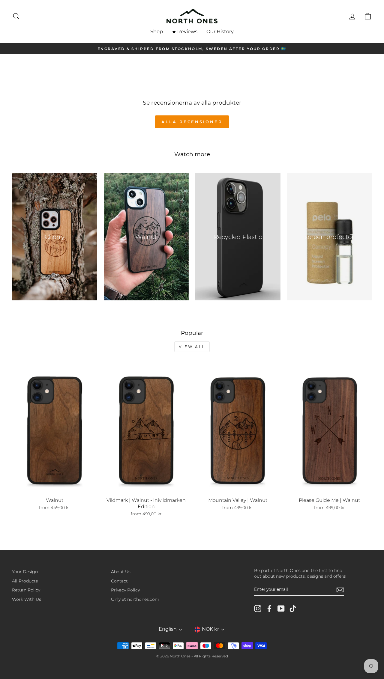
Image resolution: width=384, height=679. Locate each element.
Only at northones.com (135, 599)
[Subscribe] (340, 590)
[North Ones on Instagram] (257, 608)
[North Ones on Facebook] (269, 608)
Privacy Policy (125, 590)
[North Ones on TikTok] (292, 608)
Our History (220, 31)
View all (192, 346)
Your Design (25, 571)
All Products (25, 581)
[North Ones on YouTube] (281, 608)
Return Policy (26, 590)
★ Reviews (184, 31)
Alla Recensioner (191, 121)
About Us (120, 571)
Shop (156, 31)
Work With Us (26, 599)
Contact (119, 581)
